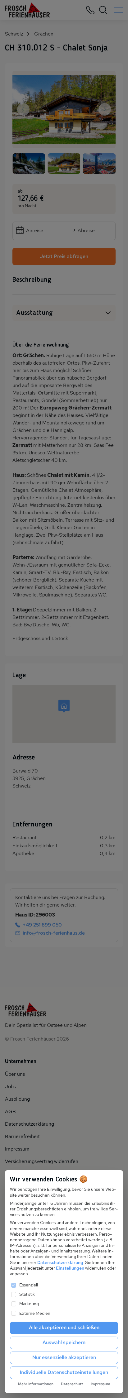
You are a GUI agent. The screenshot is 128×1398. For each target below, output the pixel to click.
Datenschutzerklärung (60, 1262)
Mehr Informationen (35, 1383)
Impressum (100, 1383)
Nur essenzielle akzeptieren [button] (64, 1357)
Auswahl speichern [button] (64, 1342)
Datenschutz (72, 1383)
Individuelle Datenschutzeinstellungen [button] (64, 1372)
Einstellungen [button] (70, 1268)
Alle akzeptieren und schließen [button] (64, 1327)
